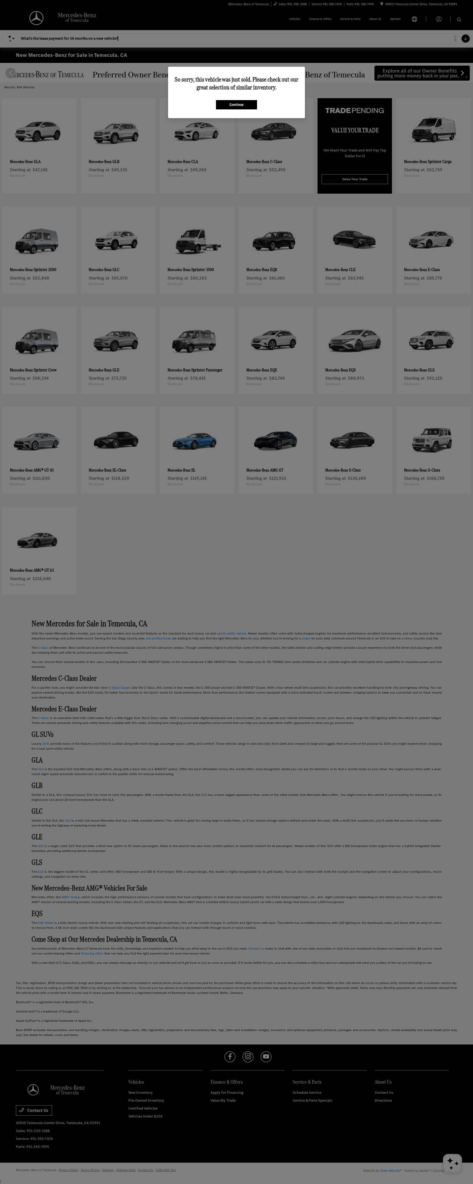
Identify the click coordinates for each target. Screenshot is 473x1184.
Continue (236, 104)
